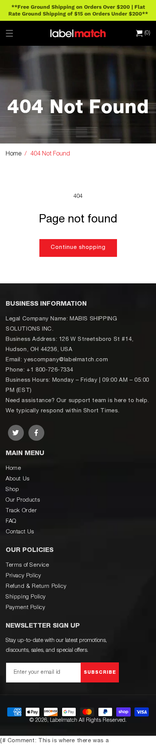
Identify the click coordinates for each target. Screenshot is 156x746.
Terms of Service (27, 565)
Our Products (23, 500)
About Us (18, 479)
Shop (12, 490)
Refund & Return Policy (36, 586)
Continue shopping (78, 247)
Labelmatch (63, 720)
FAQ (11, 521)
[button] (9, 33)
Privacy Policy (23, 576)
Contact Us (20, 532)
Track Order (21, 511)
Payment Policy (25, 608)
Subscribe (100, 672)
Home (14, 154)
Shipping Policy (26, 597)
